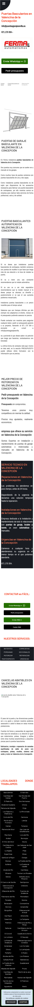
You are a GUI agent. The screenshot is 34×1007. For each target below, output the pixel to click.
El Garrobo (24, 792)
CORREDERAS (24, 649)
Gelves (8, 877)
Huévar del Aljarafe (24, 977)
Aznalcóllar (24, 907)
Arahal (8, 838)
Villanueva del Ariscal (24, 911)
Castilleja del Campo (8, 797)
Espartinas (8, 854)
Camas (8, 826)
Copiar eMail (17, 627)
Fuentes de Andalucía (24, 892)
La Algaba (8, 851)
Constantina (24, 903)
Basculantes (8, 792)
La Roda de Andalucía (8, 941)
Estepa (24, 857)
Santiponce (24, 882)
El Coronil (8, 934)
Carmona (24, 817)
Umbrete (24, 886)
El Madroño (8, 801)
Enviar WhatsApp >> (13, 61)
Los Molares (24, 956)
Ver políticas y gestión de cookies (17, 998)
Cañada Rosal (8, 960)
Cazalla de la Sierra (24, 934)
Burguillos (8, 910)
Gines (24, 854)
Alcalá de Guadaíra (8, 805)
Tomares (24, 826)
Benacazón (8, 903)
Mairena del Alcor (8, 829)
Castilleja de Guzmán (8, 973)
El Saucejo (24, 937)
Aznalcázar (8, 946)
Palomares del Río (8, 897)
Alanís (24, 986)
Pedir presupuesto (15, 70)
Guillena (8, 864)
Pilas (24, 851)
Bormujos (24, 838)
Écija (24, 808)
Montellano (24, 897)
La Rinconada (24, 812)
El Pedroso (24, 981)
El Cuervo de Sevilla (8, 882)
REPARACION (24, 655)
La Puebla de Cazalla (24, 865)
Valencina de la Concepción (8, 887)
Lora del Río (24, 835)
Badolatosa (24, 960)
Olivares (8, 873)
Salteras (8, 928)
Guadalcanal (24, 963)
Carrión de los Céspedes (8, 982)
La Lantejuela (24, 949)
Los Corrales (24, 946)
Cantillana (24, 870)
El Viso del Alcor (8, 842)
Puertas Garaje (2, 84)
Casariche (8, 919)
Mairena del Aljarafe (8, 808)
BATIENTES (8, 649)
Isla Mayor (8, 916)
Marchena (8, 835)
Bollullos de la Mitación (24, 878)
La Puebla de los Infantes (8, 964)
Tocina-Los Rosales (24, 873)
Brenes (8, 861)
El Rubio (24, 953)
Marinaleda (8, 977)
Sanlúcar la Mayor (8, 857)
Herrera (8, 907)
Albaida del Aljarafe (8, 969)
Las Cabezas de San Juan (24, 846)
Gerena (24, 900)
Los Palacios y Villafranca (8, 813)
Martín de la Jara (24, 972)
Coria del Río (8, 817)
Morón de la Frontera (8, 821)
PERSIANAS (8, 652)
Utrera (24, 805)
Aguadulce (8, 986)
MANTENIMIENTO (8, 659)
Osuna (24, 842)
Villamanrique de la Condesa (24, 941)
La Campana (24, 919)
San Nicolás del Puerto (24, 797)
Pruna (24, 969)
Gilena (8, 949)
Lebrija (24, 820)
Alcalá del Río (8, 870)
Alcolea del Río (8, 956)
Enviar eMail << (17, 620)
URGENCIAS (24, 659)
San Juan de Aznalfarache (24, 830)
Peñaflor (8, 953)
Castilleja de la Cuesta (8, 846)
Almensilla (24, 916)
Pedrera (8, 923)
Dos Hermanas (24, 801)
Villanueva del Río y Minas (24, 924)
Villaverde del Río (8, 891)
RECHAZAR (11, 1002)
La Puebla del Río (24, 861)
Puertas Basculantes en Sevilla (13, 84)
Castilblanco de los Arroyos (24, 929)
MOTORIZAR (8, 655)
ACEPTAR (23, 1002)
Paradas (8, 900)
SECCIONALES (24, 652)
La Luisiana (8, 937)
